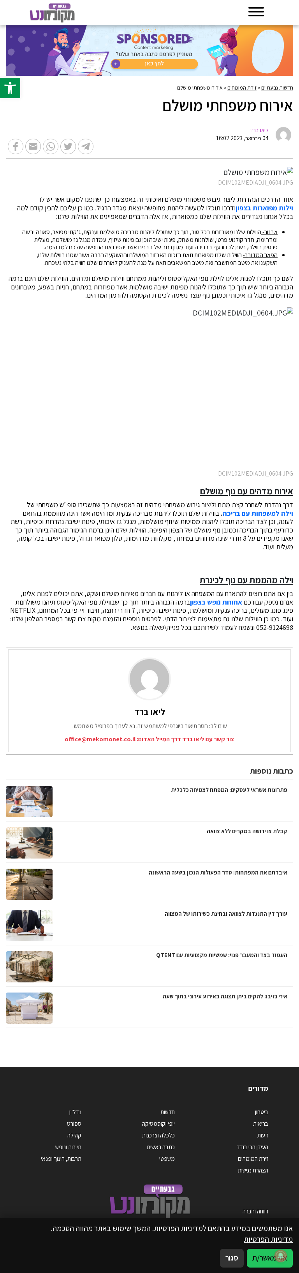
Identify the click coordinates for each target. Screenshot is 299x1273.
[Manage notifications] (280, 1256)
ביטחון (261, 1112)
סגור (231, 1258)
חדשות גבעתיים (277, 87)
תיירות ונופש (68, 1147)
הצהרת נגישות (253, 1170)
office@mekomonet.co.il (100, 739)
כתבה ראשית (161, 1147)
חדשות (167, 1112)
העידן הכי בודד (252, 1147)
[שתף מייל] (33, 146)
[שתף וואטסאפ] (50, 146)
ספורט (74, 1123)
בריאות (260, 1123)
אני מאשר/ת (269, 1258)
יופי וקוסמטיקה (158, 1123)
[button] (10, 88)
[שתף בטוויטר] (68, 146)
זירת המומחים (242, 87)
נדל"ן (75, 1112)
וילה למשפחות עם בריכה (258, 513)
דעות (262, 1135)
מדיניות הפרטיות (268, 1239)
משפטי (167, 1158)
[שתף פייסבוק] (15, 146)
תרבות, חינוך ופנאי (61, 1158)
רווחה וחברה (255, 1211)
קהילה (74, 1135)
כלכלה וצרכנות (158, 1135)
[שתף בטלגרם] (85, 146)
